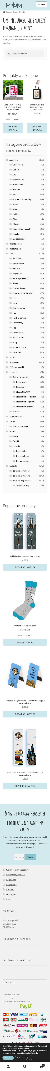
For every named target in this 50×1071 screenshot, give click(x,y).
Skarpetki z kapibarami (26, 396)
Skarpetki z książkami (25, 401)
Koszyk (38, 1064)
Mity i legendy (19, 308)
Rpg (14, 327)
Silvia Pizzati (18, 337)
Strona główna (11, 12)
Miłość (12, 357)
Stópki (16, 411)
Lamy (15, 303)
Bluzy (15, 436)
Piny (15, 219)
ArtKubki (17, 258)
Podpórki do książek (21, 229)
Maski (15, 204)
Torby (12, 421)
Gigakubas (17, 273)
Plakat (16, 224)
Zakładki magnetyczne (23, 480)
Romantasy (18, 322)
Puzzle (16, 234)
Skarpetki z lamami (24, 406)
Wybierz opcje (25, 642)
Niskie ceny (14, 362)
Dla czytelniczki (23, 451)
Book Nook (18, 164)
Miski (15, 209)
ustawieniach (31, 1053)
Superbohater (15, 416)
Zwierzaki (17, 352)
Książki (16, 194)
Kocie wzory (21, 382)
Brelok (16, 169)
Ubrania (12, 431)
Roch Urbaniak (19, 318)
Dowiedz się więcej (25, 785)
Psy (14, 313)
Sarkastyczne (18, 332)
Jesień (15, 283)
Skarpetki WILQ (23, 392)
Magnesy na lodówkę (22, 199)
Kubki (11, 253)
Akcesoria (13, 160)
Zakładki (13, 466)
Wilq (15, 342)
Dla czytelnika (22, 456)
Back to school (15, 243)
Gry (14, 174)
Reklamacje (11, 884)
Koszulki (16, 446)
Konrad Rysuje (19, 288)
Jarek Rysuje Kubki (21, 278)
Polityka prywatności (15, 874)
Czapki (16, 441)
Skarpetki (13, 372)
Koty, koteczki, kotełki (22, 293)
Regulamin (11, 879)
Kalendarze (18, 184)
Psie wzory (21, 387)
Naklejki (16, 214)
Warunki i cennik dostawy (17, 869)
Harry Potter (18, 179)
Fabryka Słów (18, 263)
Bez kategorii (15, 248)
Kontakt (10, 889)
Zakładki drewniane (21, 470)
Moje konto (11, 894)
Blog (8, 899)
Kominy (16, 189)
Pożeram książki (16, 367)
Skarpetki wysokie (21, 377)
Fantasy (16, 268)
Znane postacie (19, 347)
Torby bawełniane (20, 426)
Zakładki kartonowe (21, 475)
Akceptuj (8, 1058)
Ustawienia (21, 1058)
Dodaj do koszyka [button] (13, 128)
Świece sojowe (19, 238)
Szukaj (25, 1066)
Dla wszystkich (22, 461)
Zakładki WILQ (22, 485)
